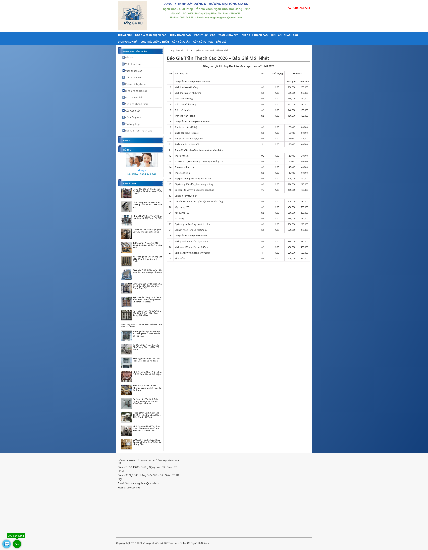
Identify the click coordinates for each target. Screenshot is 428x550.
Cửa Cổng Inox (203, 41)
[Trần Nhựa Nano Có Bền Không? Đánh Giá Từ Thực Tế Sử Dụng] (126, 390)
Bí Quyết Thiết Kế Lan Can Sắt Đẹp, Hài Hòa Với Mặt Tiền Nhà (147, 271)
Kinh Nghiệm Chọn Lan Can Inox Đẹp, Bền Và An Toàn (146, 359)
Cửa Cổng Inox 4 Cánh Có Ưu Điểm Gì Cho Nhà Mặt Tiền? (141, 325)
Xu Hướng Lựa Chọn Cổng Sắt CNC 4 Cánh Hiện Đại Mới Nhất (147, 258)
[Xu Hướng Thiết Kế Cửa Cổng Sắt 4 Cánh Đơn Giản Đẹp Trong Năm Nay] (126, 315)
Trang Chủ (174, 50)
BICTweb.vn (170, 543)
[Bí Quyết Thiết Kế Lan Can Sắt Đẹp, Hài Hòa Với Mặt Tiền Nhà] (126, 274)
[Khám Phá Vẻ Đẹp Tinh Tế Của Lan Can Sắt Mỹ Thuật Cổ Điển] (126, 220)
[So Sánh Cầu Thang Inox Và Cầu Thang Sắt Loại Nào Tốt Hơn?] (126, 349)
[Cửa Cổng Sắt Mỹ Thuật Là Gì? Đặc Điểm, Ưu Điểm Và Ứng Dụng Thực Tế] (126, 288)
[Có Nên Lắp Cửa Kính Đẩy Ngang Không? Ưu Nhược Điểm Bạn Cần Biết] (126, 403)
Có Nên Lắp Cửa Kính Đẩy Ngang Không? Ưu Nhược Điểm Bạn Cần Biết (145, 401)
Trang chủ (125, 35)
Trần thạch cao (180, 35)
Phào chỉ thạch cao (254, 35)
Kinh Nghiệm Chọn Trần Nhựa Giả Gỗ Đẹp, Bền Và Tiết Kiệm (147, 373)
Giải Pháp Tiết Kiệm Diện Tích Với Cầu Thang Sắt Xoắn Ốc (147, 230)
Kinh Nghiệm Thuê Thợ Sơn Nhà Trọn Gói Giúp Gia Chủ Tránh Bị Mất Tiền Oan (146, 428)
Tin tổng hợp (132, 124)
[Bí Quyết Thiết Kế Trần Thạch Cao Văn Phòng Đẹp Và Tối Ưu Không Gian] (126, 444)
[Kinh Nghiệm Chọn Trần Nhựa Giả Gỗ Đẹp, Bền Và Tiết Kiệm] (126, 376)
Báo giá (221, 41)
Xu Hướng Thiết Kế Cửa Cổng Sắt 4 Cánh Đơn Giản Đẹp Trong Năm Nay (147, 313)
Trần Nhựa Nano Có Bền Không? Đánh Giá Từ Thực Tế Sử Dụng (147, 387)
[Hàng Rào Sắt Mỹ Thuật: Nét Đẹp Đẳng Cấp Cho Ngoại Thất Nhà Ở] (126, 193)
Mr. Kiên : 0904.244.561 (141, 174)
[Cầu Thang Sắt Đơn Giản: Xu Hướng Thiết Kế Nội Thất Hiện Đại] (126, 206)
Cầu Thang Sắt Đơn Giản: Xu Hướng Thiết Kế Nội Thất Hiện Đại (147, 204)
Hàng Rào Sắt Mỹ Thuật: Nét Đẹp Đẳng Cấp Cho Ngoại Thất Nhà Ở (147, 191)
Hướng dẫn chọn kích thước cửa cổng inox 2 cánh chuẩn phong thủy (146, 333)
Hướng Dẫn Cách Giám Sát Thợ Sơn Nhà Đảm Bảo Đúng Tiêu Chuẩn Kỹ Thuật (147, 415)
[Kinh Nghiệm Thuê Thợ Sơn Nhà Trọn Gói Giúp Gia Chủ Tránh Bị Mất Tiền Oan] (126, 430)
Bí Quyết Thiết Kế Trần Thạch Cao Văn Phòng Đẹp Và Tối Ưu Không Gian (147, 442)
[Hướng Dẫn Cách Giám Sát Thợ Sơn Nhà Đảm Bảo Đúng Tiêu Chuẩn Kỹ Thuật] (126, 417)
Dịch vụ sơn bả (127, 41)
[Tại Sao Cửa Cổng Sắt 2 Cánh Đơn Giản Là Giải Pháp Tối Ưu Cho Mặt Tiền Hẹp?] (126, 301)
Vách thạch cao (204, 35)
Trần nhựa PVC (228, 35)
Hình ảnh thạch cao (284, 35)
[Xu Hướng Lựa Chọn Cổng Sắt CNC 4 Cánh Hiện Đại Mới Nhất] (126, 261)
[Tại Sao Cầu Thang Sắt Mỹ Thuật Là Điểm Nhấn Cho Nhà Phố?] (126, 247)
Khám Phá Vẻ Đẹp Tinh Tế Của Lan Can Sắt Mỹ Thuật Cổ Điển (147, 217)
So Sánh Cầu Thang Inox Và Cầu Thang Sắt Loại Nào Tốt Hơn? (146, 347)
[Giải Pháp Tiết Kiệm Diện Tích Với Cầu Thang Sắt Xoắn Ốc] (126, 233)
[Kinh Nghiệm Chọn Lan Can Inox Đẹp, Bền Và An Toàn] (126, 362)
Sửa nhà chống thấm (155, 41)
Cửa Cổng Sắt (181, 41)
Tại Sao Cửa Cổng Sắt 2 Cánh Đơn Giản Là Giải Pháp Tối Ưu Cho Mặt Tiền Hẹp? (147, 299)
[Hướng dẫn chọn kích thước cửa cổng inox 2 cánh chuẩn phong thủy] (126, 335)
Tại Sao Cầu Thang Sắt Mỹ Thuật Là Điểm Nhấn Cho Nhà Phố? (147, 245)
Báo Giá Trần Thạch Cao (151, 35)
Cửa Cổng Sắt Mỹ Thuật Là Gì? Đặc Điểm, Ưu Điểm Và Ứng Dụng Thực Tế (147, 286)
